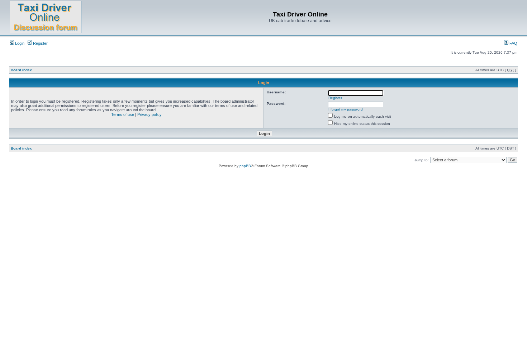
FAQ (512, 43)
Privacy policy (149, 114)
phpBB (245, 166)
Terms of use (122, 114)
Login (19, 43)
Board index (21, 70)
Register (40, 43)
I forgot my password (345, 109)
